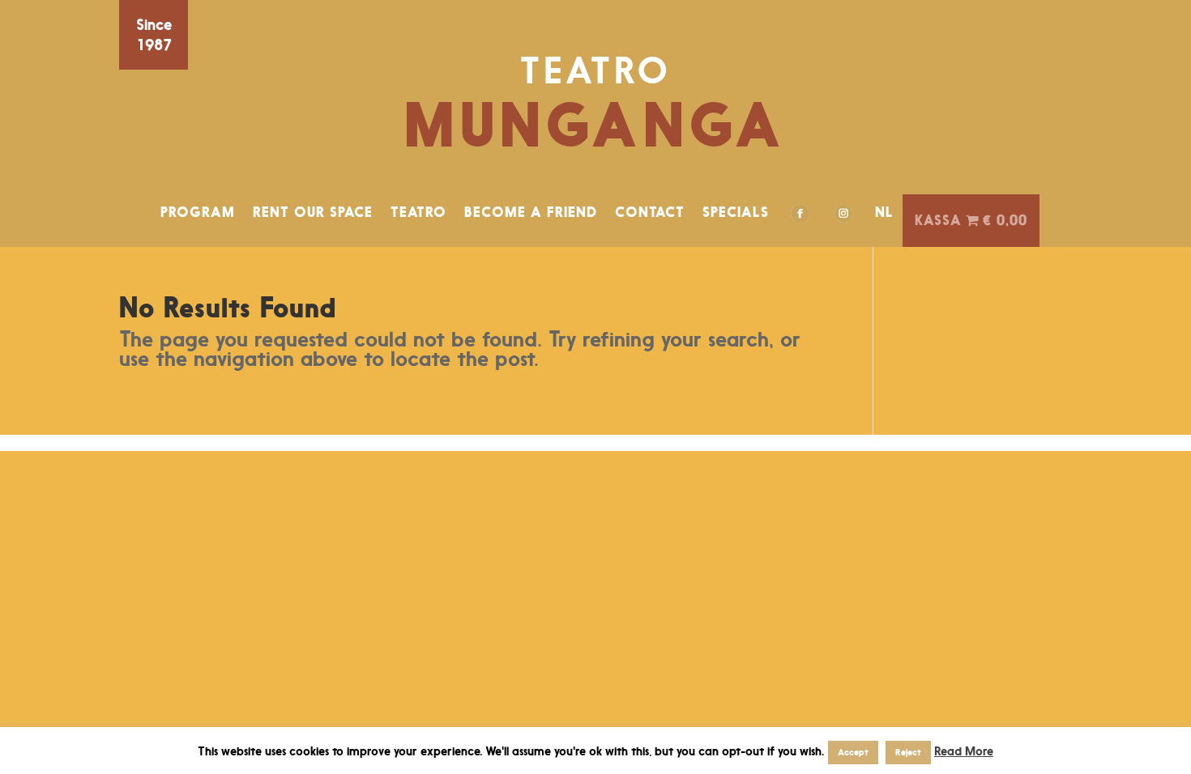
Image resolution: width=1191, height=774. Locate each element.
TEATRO (418, 212)
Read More (963, 751)
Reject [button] (908, 752)
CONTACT (650, 212)
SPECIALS (735, 212)
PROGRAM (197, 212)
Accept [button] (853, 752)
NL (884, 212)
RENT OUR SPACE (313, 212)
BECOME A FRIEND (530, 212)
